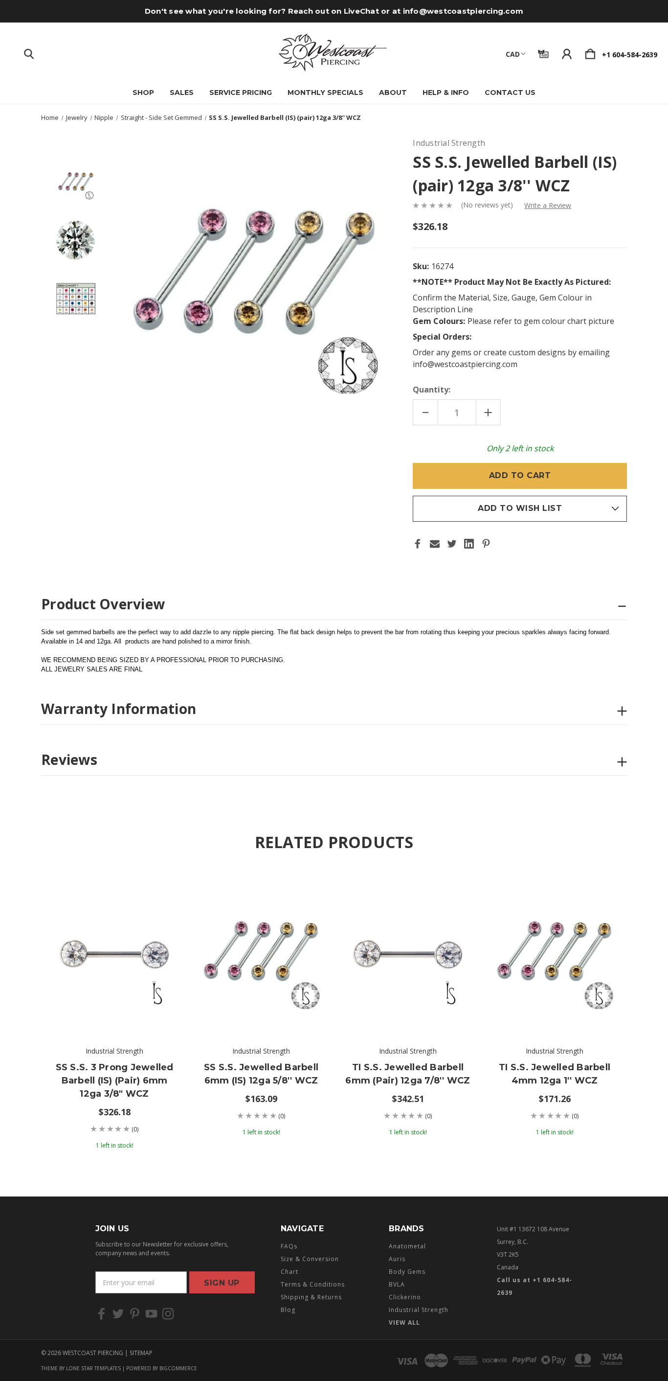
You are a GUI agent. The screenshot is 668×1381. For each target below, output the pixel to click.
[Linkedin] (469, 544)
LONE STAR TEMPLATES (93, 1368)
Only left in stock (520, 448)
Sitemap (141, 1353)
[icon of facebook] (101, 1314)
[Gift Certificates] (543, 52)
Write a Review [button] (547, 205)
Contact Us (510, 92)
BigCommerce (178, 1368)
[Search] (29, 52)
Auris (397, 1259)
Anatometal (407, 1246)
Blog (288, 1310)
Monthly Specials (325, 92)
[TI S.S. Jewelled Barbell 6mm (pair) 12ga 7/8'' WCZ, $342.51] (407, 952)
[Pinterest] (486, 544)
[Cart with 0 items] (590, 52)
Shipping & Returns (311, 1297)
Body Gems (407, 1271)
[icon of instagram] (168, 1314)
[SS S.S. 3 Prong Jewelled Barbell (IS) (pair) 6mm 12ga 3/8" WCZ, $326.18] (114, 952)
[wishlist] (158, 888)
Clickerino (405, 1297)
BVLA (397, 1284)
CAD (513, 54)
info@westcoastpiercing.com (463, 11)
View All (404, 1322)
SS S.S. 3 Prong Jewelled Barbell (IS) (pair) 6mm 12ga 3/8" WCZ (115, 1080)
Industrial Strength (418, 1310)
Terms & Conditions (313, 1284)
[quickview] (158, 915)
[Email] (435, 544)
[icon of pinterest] (135, 1314)
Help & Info (446, 92)
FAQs (289, 1246)
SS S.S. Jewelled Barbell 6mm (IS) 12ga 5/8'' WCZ (261, 1074)
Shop (143, 92)
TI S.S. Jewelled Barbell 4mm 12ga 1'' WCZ (554, 1074)
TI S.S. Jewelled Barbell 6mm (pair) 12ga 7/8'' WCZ (407, 1074)
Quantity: (431, 389)
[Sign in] (567, 52)
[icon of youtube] (151, 1314)
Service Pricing (240, 92)
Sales (182, 92)
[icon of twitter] (118, 1314)
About (393, 92)
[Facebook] (418, 544)
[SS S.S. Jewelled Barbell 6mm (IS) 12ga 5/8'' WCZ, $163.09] (261, 952)
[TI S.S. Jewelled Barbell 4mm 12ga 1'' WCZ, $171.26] (554, 952)
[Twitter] (452, 544)
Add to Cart (114, 1006)
